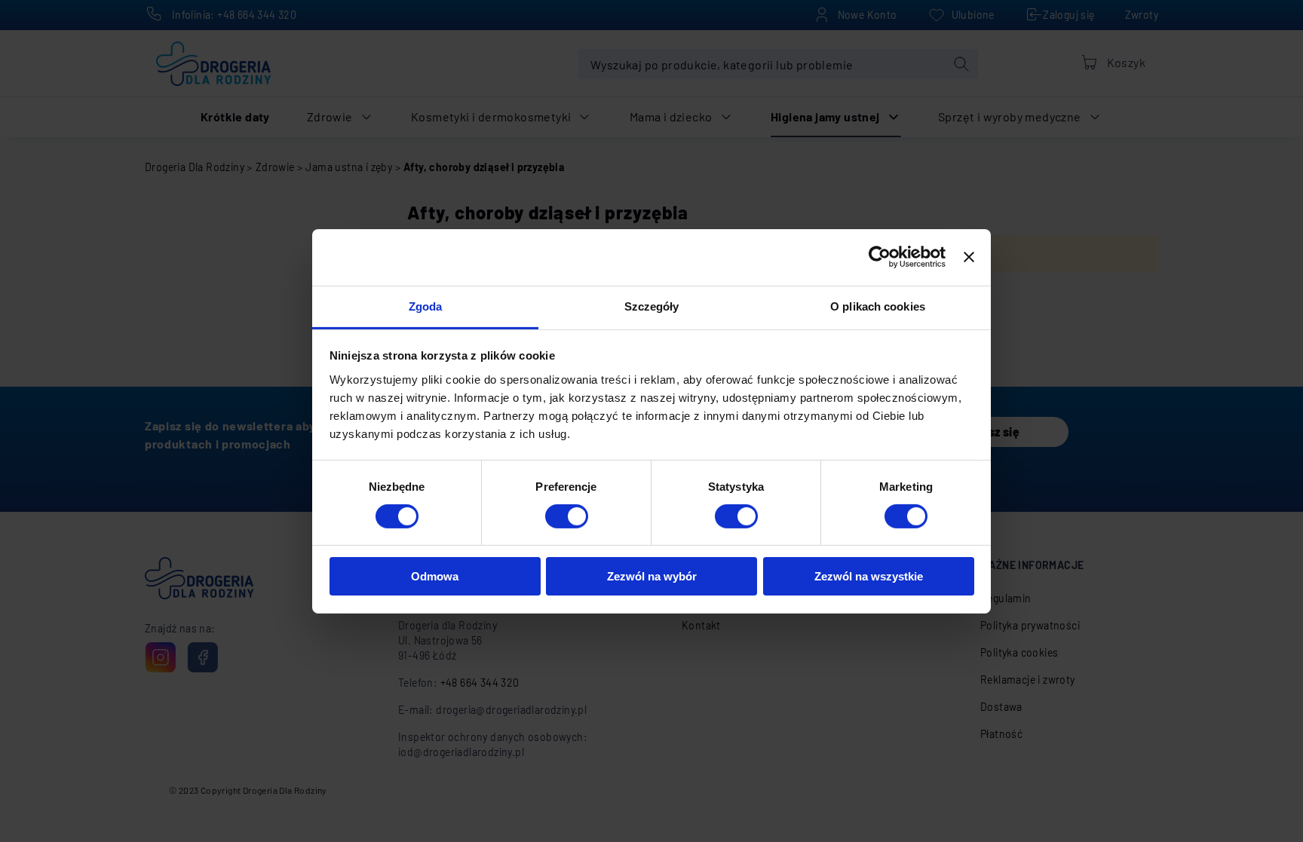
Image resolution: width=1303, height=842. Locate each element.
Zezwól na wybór (652, 576)
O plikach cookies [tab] (877, 305)
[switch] (566, 517)
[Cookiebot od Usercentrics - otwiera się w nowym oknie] (880, 257)
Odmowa (434, 576)
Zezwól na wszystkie (868, 576)
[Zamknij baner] (969, 257)
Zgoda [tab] (426, 305)
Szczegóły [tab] (651, 305)
